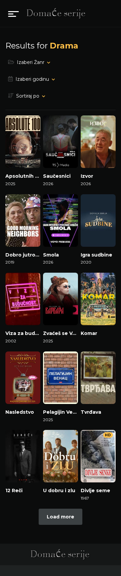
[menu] (13, 13)
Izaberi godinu (32, 79)
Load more (60, 517)
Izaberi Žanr (30, 62)
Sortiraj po (27, 96)
